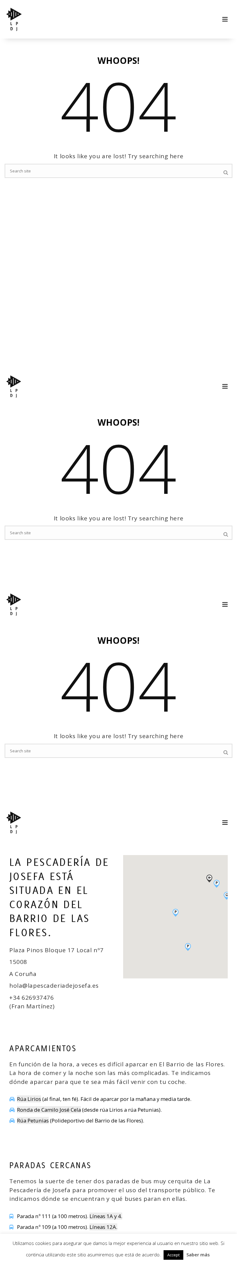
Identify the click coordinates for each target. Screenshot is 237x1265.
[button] (187, 946)
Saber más (198, 1254)
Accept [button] (173, 1255)
